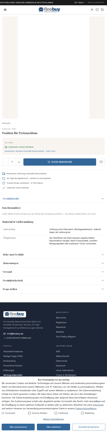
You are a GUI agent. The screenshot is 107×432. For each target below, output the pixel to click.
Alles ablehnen (53, 426)
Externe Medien (39, 413)
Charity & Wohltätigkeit (66, 375)
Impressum (98, 404)
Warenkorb (61, 327)
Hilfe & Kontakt (96, 2)
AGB (58, 351)
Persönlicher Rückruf (12, 366)
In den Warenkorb (61, 162)
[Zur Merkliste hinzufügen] (101, 162)
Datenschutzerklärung (85, 408)
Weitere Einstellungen (53, 419)
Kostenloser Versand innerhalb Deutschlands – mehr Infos (30, 151)
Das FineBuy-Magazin (66, 337)
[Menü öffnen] (5, 10)
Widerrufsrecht (62, 356)
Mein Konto (61, 318)
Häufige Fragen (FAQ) (13, 356)
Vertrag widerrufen (12, 375)
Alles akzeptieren (18, 426)
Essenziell (10, 413)
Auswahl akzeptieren (88, 426)
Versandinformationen (13, 351)
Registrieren (61, 322)
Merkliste (60, 332)
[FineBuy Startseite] (49, 9)
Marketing (89, 413)
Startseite (6, 123)
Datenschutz (61, 361)
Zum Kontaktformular (18, 338)
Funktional (63, 413)
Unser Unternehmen (65, 370)
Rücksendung (9, 361)
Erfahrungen (8, 370)
